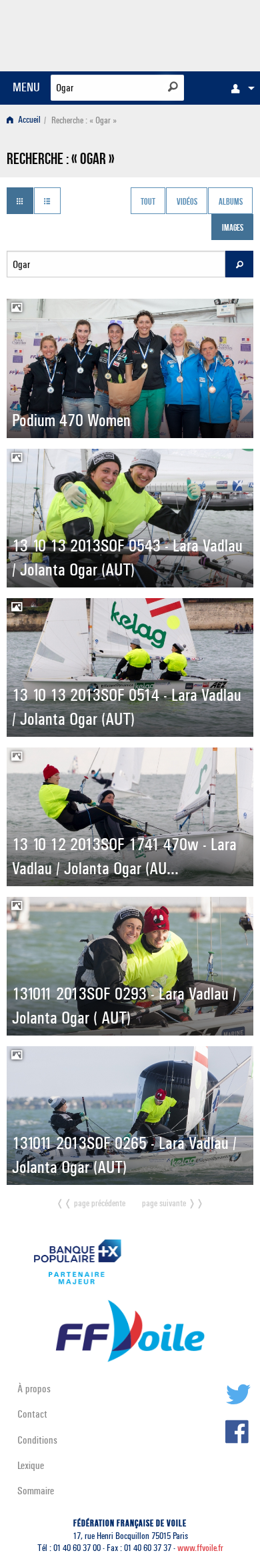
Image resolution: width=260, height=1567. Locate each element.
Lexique (30, 1465)
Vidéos (187, 202)
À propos (34, 1388)
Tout (148, 202)
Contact (32, 1414)
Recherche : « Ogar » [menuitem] (84, 120)
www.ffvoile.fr (200, 1548)
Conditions (37, 1440)
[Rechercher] (173, 86)
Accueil (28, 120)
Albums (231, 202)
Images (232, 228)
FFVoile (190, 33)
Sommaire (35, 1490)
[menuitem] (239, 88)
